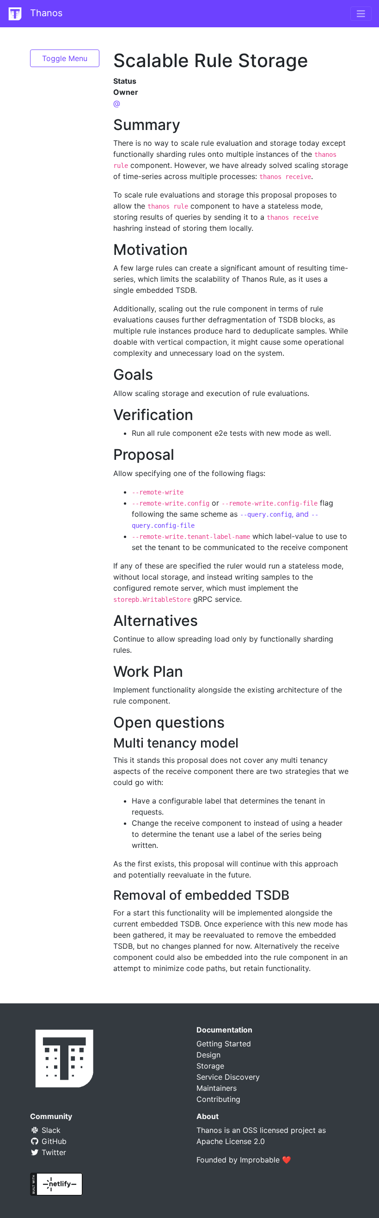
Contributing (218, 1099)
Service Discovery (228, 1077)
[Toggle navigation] (361, 13)
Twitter (52, 1152)
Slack (50, 1130)
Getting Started (223, 1043)
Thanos (44, 13)
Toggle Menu (64, 58)
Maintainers (216, 1088)
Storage (210, 1065)
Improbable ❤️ (265, 1159)
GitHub (53, 1141)
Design (208, 1054)
